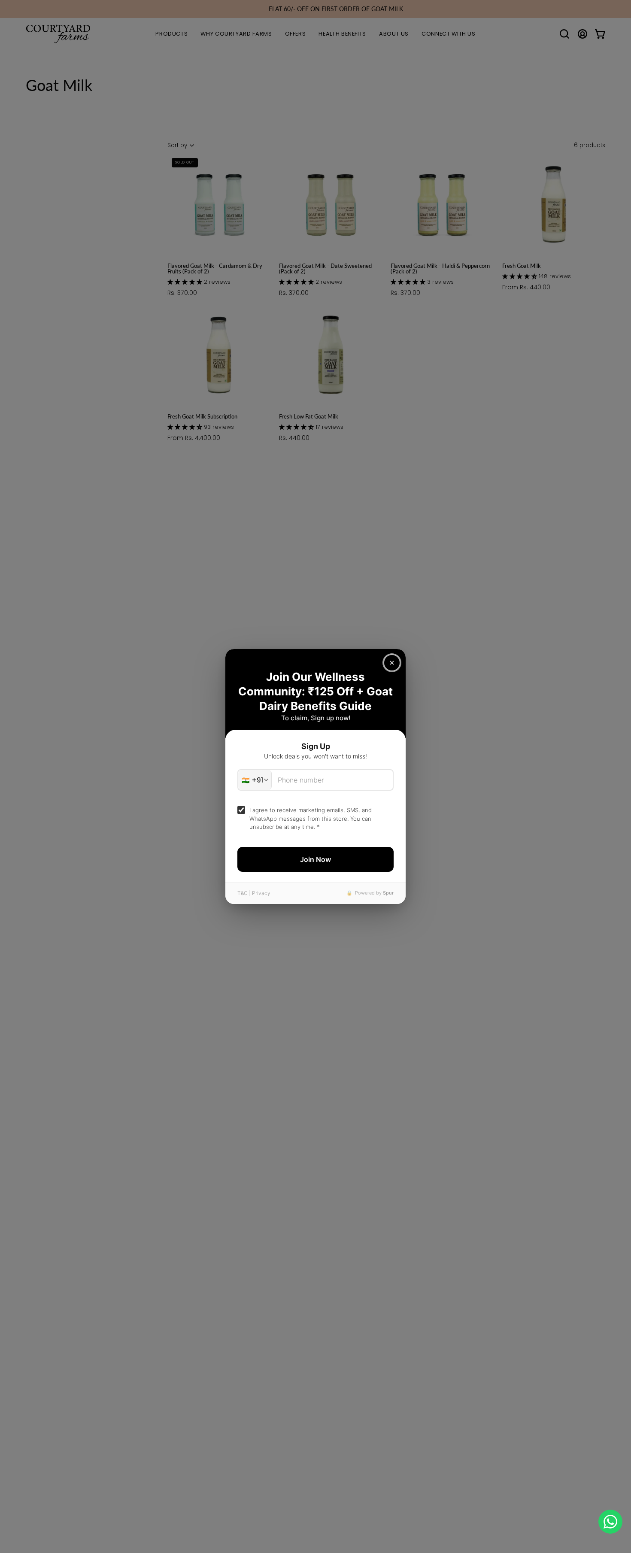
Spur (388, 893)
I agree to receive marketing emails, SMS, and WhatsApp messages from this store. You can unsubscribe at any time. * (310, 818)
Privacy (261, 893)
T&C (242, 893)
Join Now (315, 859)
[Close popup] (392, 662)
